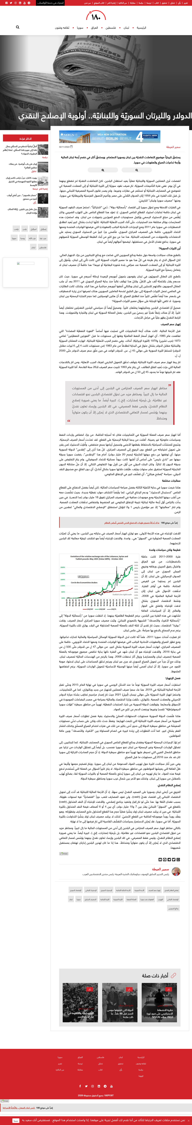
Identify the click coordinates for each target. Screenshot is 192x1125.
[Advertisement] (119, 949)
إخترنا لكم (111, 3)
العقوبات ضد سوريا (147, 899)
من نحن (87, 3)
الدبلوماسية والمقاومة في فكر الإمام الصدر (81, 1014)
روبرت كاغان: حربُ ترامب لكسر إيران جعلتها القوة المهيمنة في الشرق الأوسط (21, 181)
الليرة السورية (118, 899)
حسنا (16, 1121)
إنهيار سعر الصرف (154, 890)
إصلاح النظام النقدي (171, 890)
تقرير (186, 3)
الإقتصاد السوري (75, 890)
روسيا (23, 238)
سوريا (80, 27)
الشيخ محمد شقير (86, 1008)
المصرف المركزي (90, 899)
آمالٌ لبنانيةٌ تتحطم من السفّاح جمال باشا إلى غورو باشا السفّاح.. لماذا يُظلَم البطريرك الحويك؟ (20, 149)
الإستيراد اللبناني (91, 890)
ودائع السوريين (173, 908)
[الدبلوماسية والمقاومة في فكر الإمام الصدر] (80, 1002)
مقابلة (132, 3)
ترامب (16, 229)
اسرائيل (33, 229)
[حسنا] (188, 1120)
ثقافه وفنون (62, 27)
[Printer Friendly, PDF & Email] (63, 854)
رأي (179, 3)
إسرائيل (43, 229)
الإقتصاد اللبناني (172, 899)
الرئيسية (141, 27)
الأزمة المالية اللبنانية (123, 890)
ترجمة (149, 3)
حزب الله (32, 238)
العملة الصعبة (131, 899)
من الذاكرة (123, 3)
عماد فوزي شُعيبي (165, 1005)
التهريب (160, 899)
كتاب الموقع (99, 3)
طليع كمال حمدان (126, 1005)
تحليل (172, 3)
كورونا (141, 1076)
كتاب (157, 3)
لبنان (126, 27)
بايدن (25, 229)
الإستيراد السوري (106, 890)
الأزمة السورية (139, 890)
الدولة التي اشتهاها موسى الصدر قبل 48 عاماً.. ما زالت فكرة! (120, 1013)
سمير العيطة (173, 146)
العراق (94, 27)
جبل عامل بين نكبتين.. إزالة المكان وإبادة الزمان (22, 211)
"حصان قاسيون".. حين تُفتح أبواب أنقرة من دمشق (22, 197)
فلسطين (111, 27)
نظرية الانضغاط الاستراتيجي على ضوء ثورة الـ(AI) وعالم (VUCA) (160, 1013)
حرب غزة (43, 238)
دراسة (141, 3)
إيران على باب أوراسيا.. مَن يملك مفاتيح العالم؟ (23, 165)
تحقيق (164, 3)
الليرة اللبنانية (104, 899)
